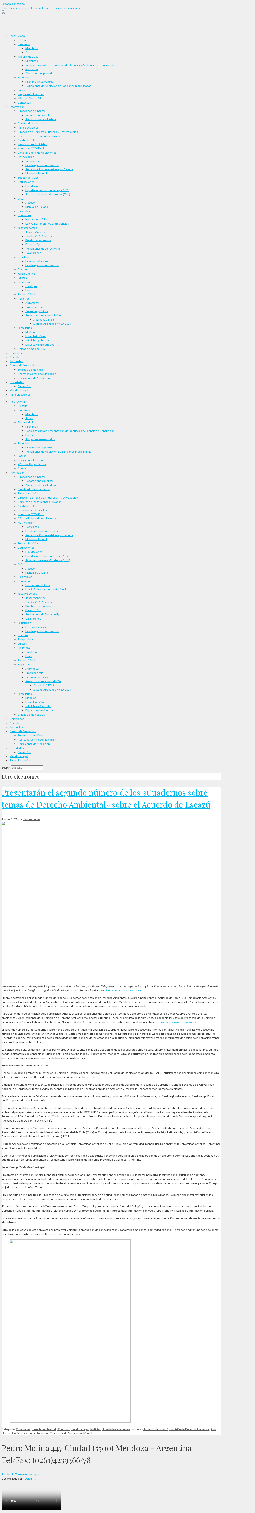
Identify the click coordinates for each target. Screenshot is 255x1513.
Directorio (24, 44)
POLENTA (29, 1478)
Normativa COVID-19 (31, 148)
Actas (29, 52)
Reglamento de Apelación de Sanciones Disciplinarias (58, 85)
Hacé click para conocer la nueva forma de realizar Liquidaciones (41, 8)
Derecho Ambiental (44, 1429)
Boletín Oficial (26, 294)
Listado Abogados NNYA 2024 (52, 323)
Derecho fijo (33, 244)
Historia (22, 40)
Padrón (22, 90)
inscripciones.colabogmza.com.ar (124, 990)
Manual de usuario (37, 206)
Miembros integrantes (39, 81)
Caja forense (33, 252)
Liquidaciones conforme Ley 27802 (47, 190)
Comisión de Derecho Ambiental (189, 1429)
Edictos (22, 277)
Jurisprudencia (27, 273)
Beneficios (24, 386)
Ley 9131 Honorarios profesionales (47, 223)
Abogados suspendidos (40, 73)
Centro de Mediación (23, 365)
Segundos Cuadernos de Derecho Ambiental (64, 1433)
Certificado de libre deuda (34, 123)
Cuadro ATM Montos (39, 236)
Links (29, 290)
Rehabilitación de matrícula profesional (49, 169)
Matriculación (26, 156)
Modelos (31, 332)
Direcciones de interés (32, 110)
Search (6, 767)
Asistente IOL (26, 140)
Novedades (17, 382)
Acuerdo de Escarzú (155, 1429)
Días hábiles (25, 211)
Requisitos (32, 161)
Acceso (30, 202)
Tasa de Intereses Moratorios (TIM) (48, 194)
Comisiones (17, 353)
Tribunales (16, 361)
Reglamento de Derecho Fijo (43, 248)
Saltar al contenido (13, 3)
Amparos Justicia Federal (41, 119)
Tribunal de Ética (28, 56)
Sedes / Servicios (28, 177)
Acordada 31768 (43, 319)
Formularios (25, 327)
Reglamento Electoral (31, 94)
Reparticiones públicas (40, 115)
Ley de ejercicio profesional (42, 165)
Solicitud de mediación (31, 369)
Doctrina (23, 269)
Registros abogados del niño (43, 315)
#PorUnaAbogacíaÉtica (32, 98)
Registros (24, 298)
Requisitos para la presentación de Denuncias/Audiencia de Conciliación (70, 65)
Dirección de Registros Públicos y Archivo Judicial (48, 131)
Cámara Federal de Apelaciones (37, 152)
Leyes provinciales (37, 261)
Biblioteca (24, 282)
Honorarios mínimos (38, 219)
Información (17, 106)
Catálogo (31, 286)
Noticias (95, 1429)
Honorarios (24, 215)
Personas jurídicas (37, 311)
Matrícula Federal (36, 173)
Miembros (32, 48)
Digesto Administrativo (40, 344)
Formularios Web (36, 336)
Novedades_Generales (116, 1429)
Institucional (17, 35)
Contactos (24, 102)
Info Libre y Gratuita (38, 340)
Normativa (32, 69)
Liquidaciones (26, 181)
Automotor (32, 302)
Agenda (14, 357)
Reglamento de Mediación (34, 378)
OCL (20, 198)
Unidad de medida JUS (31, 348)
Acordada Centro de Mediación (37, 373)
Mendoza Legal (19, 390)
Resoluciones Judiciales (32, 144)
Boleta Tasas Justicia (38, 240)
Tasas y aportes (27, 227)
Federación (24, 77)
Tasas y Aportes (36, 231)
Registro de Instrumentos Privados (39, 136)
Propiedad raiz (34, 307)
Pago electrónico (28, 127)
